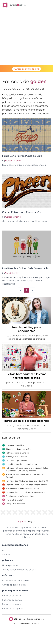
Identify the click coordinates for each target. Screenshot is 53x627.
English (31, 521)
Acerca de (7, 550)
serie (11, 165)
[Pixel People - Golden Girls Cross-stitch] (26, 247)
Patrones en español (12, 608)
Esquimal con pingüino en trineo (20, 496)
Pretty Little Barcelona (15, 503)
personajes (44, 277)
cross (5, 280)
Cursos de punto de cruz (26, 68)
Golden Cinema (13, 160)
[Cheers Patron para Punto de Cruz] (26, 191)
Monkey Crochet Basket (16, 456)
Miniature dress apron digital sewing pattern (25, 492)
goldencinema (38, 165)
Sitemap (35, 623)
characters (32, 277)
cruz (17, 280)
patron (38, 280)
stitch (11, 280)
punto (23, 280)
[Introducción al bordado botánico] (26, 404)
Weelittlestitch (12, 273)
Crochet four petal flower (17, 460)
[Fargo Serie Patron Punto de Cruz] (26, 135)
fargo (5, 165)
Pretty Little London (14, 500)
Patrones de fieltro (11, 595)
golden (22, 277)
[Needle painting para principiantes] (26, 310)
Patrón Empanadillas (15, 445)
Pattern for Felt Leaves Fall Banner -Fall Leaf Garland (25, 475)
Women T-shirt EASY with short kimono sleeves (26, 484)
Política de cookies (22, 623)
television (19, 165)
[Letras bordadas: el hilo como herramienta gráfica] (26, 357)
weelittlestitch (8, 283)
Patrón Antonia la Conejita (17, 453)
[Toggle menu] (48, 5)
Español (22, 521)
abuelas (14, 277)
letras (27, 165)
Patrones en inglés (11, 604)
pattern (30, 280)
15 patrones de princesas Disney (20, 449)
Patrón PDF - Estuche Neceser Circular (22, 488)
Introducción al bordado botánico (26, 420)
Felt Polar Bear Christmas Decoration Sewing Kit (27, 481)
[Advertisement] (26, 37)
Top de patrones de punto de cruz (19, 569)
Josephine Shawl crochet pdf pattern (22, 464)
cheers (5, 221)
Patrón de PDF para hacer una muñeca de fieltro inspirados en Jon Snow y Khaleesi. (27, 469)
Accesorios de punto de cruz (16, 580)
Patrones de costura (12, 599)
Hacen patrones (10, 565)
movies (5, 277)
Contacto (6, 554)
